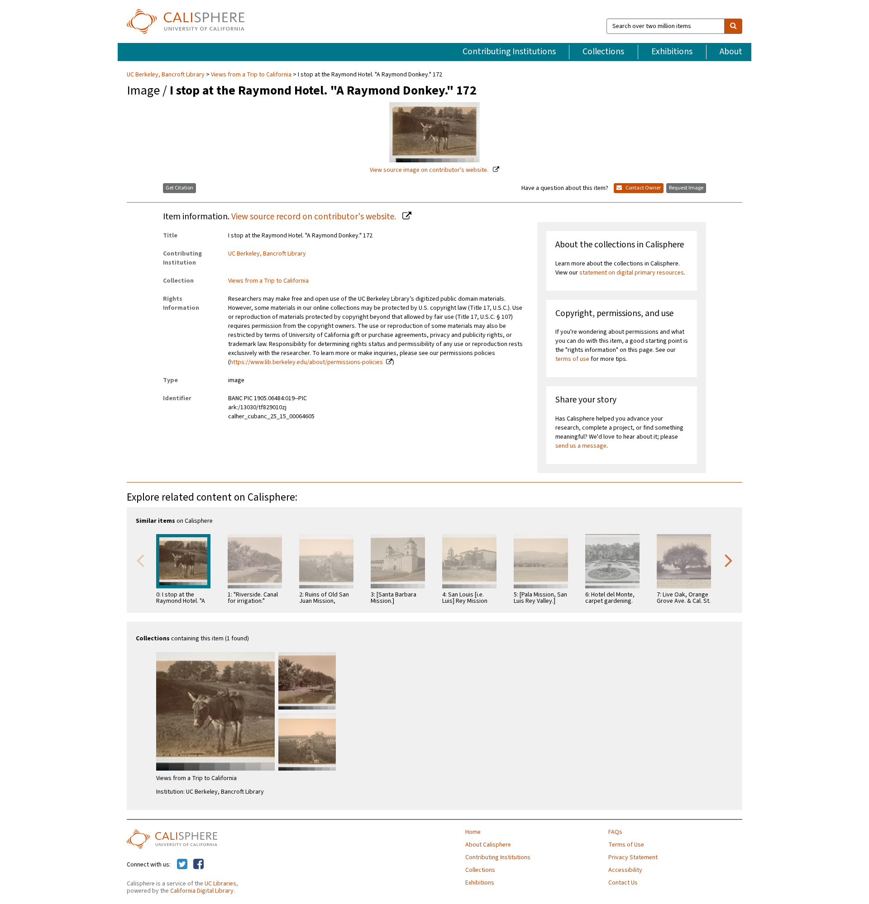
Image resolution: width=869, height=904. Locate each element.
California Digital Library (202, 890)
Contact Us (623, 883)
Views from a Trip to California (251, 74)
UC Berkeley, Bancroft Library (166, 74)
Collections (603, 51)
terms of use (572, 359)
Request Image (686, 188)
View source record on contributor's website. (314, 216)
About (731, 51)
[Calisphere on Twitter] (182, 864)
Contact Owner (643, 188)
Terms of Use (626, 845)
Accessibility (625, 870)
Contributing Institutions (509, 51)
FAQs (615, 832)
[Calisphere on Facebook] (198, 864)
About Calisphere (488, 845)
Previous (140, 560)
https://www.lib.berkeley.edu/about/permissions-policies (306, 362)
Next (728, 560)
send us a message (580, 445)
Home (473, 832)
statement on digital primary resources (631, 272)
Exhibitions (671, 51)
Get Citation (179, 188)
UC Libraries (220, 883)
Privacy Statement (633, 857)
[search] (733, 26)
